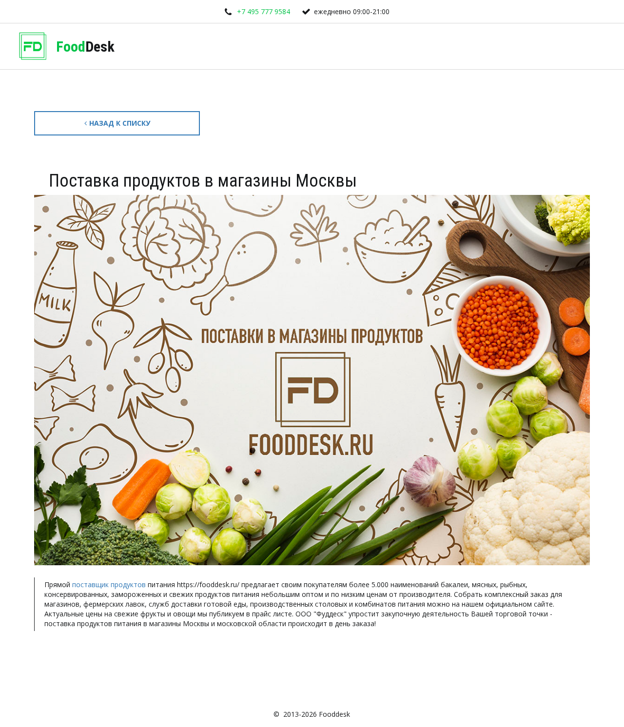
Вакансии (402, 46)
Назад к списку (119, 123)
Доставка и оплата (226, 46)
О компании (300, 46)
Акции (353, 46)
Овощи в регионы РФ (126, 46)
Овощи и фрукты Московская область (506, 46)
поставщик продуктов (109, 584)
